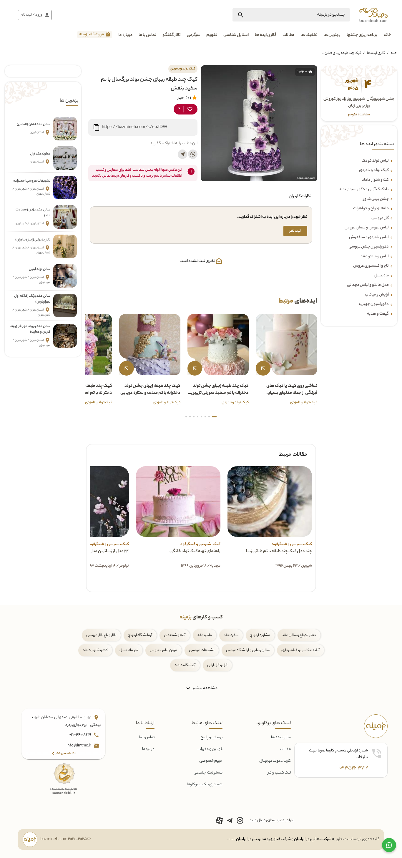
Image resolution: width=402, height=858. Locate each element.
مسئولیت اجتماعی (208, 772)
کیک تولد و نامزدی (374, 170)
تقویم (211, 35)
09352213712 (353, 768)
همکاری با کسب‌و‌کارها (204, 784)
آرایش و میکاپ (377, 295)
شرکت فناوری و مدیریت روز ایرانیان (263, 839)
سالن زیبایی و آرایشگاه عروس (248, 650)
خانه (387, 35)
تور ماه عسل (128, 650)
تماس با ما (147, 35)
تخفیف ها (309, 35)
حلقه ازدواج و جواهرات (371, 208)
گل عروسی (380, 218)
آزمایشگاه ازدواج (140, 635)
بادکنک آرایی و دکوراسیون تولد (364, 189)
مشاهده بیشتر (204, 688)
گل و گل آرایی (217, 665)
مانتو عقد (204, 635)
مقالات (288, 35)
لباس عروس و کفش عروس (367, 228)
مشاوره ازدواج (260, 635)
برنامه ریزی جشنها (362, 35)
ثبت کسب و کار (279, 772)
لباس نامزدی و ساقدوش (369, 237)
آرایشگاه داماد (185, 665)
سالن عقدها (281, 737)
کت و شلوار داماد (375, 180)
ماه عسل (381, 276)
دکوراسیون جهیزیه (373, 304)
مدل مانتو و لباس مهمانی (368, 285)
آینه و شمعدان (174, 635)
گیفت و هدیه (378, 314)
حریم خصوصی (210, 761)
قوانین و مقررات (209, 749)
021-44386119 (80, 735)
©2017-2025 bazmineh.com (65, 839)
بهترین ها (331, 35)
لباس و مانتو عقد (375, 256)
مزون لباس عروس (163, 650)
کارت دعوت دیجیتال (275, 761)
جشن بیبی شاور (376, 199)
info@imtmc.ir (79, 746)
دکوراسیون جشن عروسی (369, 247)
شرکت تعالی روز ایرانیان (312, 839)
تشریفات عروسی (201, 650)
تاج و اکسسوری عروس (371, 266)
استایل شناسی (236, 35)
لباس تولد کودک (375, 161)
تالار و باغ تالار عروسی (101, 635)
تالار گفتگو (171, 35)
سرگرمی (193, 35)
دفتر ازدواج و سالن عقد (299, 635)
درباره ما (125, 35)
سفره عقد (231, 635)
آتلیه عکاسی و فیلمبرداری (300, 650)
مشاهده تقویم (359, 115)
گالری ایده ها (265, 35)
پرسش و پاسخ (211, 737)
